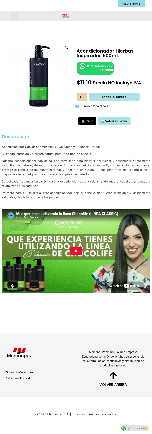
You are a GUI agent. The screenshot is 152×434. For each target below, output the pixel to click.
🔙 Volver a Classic (114, 121)
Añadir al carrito (114, 97)
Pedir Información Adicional (100, 68)
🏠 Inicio (87, 121)
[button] (14, 16)
